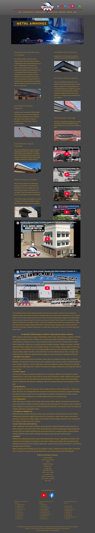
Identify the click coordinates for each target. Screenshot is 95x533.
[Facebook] (58, 6)
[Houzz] (79, 6)
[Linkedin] (76, 6)
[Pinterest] (72, 6)
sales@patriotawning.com (47, 490)
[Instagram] (68, 6)
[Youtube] (61, 6)
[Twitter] (65, 6)
